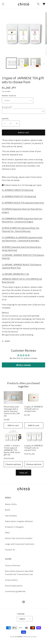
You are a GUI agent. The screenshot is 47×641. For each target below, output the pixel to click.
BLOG (7, 510)
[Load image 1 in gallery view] (11, 63)
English (22, 619)
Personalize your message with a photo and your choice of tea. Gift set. (12, 411)
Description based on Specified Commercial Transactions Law (19, 572)
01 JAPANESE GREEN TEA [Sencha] (17, 190)
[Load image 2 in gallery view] (23, 63)
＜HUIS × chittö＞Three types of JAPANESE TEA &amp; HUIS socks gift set (12, 450)
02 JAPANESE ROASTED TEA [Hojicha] (19, 196)
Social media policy (13, 585)
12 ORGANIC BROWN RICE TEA (15, 274)
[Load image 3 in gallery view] (35, 63)
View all (23, 472)
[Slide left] (3, 64)
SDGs (7, 532)
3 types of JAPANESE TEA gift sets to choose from (33, 408)
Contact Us (10, 549)
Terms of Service (12, 565)
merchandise (11, 515)
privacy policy (11, 580)
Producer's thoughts (14, 527)
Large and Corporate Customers (19, 544)
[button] (3, 4)
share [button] (7, 341)
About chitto (11, 504)
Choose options (13, 464)
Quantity (5, 118)
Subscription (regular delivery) (19, 521)
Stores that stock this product (18, 538)
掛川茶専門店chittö (20, 636)
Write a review (23, 364)
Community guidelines (15, 591)
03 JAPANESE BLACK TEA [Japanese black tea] (23, 202)
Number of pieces (9, 95)
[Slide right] (44, 64)
